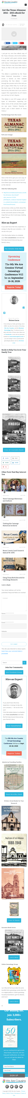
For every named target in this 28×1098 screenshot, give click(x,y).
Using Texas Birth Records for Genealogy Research (14, 578)
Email (7, 622)
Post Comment (14, 644)
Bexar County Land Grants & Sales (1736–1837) (13, 551)
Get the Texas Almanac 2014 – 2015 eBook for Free (14, 12)
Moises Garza (6, 495)
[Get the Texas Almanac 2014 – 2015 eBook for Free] (14, 34)
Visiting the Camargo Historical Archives (11, 524)
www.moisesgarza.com (16, 336)
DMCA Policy (10, 1093)
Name (7, 613)
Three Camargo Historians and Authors (12, 499)
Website (4, 631)
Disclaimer (17, 1093)
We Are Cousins (9, 328)
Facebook (8, 334)
